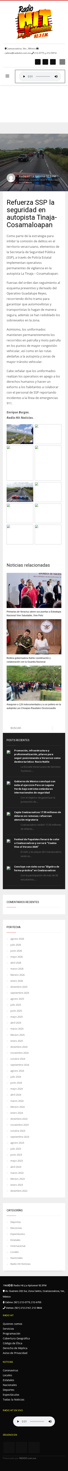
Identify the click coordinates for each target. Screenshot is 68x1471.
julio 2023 (15, 1148)
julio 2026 (15, 944)
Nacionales (16, 1258)
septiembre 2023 (19, 1136)
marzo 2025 (16, 1028)
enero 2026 (16, 980)
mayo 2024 (16, 1088)
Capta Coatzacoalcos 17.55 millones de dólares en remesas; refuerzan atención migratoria (37, 816)
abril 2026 (15, 962)
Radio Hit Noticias (20, 1264)
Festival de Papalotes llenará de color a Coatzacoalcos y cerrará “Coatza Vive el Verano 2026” (37, 843)
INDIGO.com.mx (27, 1458)
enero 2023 (16, 1184)
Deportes (15, 1222)
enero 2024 (16, 1112)
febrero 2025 (17, 1035)
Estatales (27, 182)
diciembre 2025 (18, 986)
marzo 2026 (16, 968)
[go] (56, 728)
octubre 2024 (17, 1058)
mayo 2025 (16, 1016)
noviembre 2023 (19, 1124)
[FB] (38, 62)
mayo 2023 (16, 1160)
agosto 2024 (17, 1070)
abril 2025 (15, 1022)
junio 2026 (16, 950)
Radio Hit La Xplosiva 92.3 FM (37, 176)
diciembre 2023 (18, 1118)
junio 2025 (16, 1010)
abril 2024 (15, 1094)
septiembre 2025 (19, 992)
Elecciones (16, 1228)
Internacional (17, 1246)
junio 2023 (16, 1154)
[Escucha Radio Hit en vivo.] (40, 76)
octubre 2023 (17, 1130)
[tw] (45, 62)
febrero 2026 (17, 974)
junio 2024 (16, 1082)
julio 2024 (15, 1076)
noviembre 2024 (19, 1052)
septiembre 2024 (19, 1064)
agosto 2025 (17, 998)
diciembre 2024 (18, 1046)
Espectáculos (17, 1234)
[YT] (53, 62)
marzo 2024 (16, 1101)
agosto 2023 (17, 1142)
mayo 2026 (16, 956)
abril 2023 (15, 1166)
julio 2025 (15, 1004)
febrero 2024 (17, 1106)
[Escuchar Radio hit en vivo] (34, 1421)
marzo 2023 (16, 1172)
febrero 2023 (17, 1178)
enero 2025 (16, 1040)
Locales (14, 1252)
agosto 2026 (17, 938)
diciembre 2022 (18, 1190)
